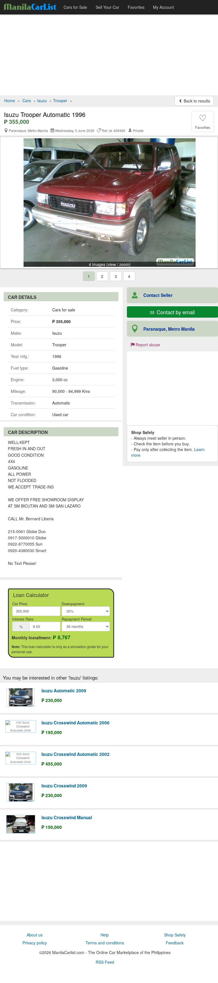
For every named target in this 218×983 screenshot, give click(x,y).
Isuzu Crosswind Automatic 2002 (75, 754)
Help (104, 935)
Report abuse (147, 344)
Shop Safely (175, 935)
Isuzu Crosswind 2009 (64, 786)
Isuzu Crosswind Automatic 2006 (75, 723)
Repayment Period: (77, 619)
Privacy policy (34, 943)
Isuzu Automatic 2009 (63, 691)
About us (35, 935)
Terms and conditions (104, 943)
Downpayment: (73, 603)
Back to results (196, 101)
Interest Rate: (23, 619)
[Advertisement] (109, 55)
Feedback (175, 943)
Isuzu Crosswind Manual (66, 817)
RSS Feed (105, 962)
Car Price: (20, 603)
